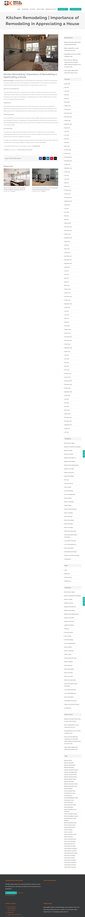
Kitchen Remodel (68, 516)
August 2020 (67, 307)
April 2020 (66, 322)
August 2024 (67, 171)
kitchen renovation (68, 832)
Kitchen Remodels (28, 149)
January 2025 (67, 153)
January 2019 (67, 377)
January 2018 (67, 413)
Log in (65, 570)
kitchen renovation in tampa (70, 834)
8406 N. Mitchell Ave (11, 908)
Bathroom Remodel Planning (70, 776)
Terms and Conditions (10, 895)
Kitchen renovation (68, 527)
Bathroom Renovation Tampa (70, 786)
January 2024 (67, 193)
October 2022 (67, 234)
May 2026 (66, 94)
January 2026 (67, 109)
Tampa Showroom (11, 906)
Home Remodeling (68, 490)
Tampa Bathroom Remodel (70, 551)
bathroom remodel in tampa (70, 774)
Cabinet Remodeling (69, 476)
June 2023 (66, 212)
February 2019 (67, 373)
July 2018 (66, 399)
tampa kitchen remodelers (70, 860)
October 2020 (67, 300)
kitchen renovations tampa (70, 839)
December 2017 (68, 417)
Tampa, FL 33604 (11, 910)
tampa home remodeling (69, 855)
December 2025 (68, 113)
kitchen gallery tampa (69, 800)
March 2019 (67, 369)
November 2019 (68, 340)
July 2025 (66, 131)
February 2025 (67, 149)
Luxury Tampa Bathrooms (70, 544)
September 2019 (68, 347)
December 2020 (68, 296)
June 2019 (66, 358)
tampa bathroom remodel (70, 846)
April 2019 (66, 366)
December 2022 (68, 226)
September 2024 (68, 168)
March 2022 (67, 248)
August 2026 (67, 83)
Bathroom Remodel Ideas (69, 765)
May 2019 (66, 362)
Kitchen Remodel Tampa (69, 827)
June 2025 (66, 135)
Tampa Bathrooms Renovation (70, 853)
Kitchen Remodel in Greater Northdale (70, 819)
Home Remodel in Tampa (69, 793)
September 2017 (68, 424)
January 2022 (67, 252)
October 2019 (67, 344)
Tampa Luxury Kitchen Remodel (71, 555)
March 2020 (67, 325)
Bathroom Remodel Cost (70, 457)
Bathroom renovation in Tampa (71, 783)
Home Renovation (68, 795)
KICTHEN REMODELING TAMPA (71, 797)
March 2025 (67, 146)
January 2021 (67, 292)
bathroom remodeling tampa (70, 772)
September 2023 (68, 201)
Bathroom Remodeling (69, 461)
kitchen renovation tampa (69, 841)
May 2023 (66, 215)
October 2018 (67, 388)
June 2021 (66, 274)
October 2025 (67, 120)
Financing (66, 479)
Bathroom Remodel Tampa (70, 779)
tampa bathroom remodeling (70, 848)
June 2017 (66, 432)
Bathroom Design (68, 450)
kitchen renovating (68, 829)
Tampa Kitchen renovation (70, 867)
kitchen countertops (69, 501)
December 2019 (68, 336)
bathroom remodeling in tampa (71, 769)
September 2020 (68, 303)
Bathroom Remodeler (69, 762)
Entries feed (67, 573)
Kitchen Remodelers (68, 802)
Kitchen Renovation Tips (69, 843)
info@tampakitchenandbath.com (14, 914)
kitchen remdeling (68, 512)
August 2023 (67, 204)
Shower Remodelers (69, 548)
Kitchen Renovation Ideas (70, 531)
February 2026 (67, 105)
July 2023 (66, 208)
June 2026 (66, 91)
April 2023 (66, 219)
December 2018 (68, 380)
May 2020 (66, 318)
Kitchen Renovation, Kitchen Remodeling (70, 536)
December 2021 (68, 256)
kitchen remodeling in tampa (70, 813)
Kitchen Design (67, 505)
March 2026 (67, 102)
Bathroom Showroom (69, 472)
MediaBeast (7, 149)
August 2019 (67, 351)
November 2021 (68, 259)
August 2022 (67, 241)
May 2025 (66, 138)
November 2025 (68, 116)
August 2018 (67, 395)
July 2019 (66, 355)
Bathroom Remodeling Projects (71, 465)
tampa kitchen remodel (69, 857)
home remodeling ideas (69, 494)
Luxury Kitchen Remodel (70, 540)
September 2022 (68, 237)
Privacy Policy (20, 892)
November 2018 (68, 384)
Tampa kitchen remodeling (70, 862)
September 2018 (68, 391)
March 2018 (67, 410)
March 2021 (67, 285)
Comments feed (68, 577)
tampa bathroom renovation (70, 850)
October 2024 (67, 164)
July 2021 (66, 270)
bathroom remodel (68, 454)
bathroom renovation (69, 468)
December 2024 (68, 157)
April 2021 (66, 281)
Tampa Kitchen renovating (70, 864)
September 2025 (68, 124)
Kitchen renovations (68, 836)
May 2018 (66, 402)
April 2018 (66, 406)
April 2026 (66, 98)
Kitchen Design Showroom (70, 509)
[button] (5, 180)
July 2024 (66, 175)
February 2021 (67, 289)
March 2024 (67, 186)
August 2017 (67, 428)
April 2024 (66, 182)
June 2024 (66, 179)
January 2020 (67, 333)
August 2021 (67, 267)
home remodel (67, 487)
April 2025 (66, 142)
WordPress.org (67, 581)
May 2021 (66, 278)
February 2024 (67, 190)
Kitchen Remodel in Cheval (70, 804)
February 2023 (67, 223)
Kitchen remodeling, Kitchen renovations (70, 810)
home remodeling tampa (69, 790)
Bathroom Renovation (69, 781)
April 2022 (66, 245)
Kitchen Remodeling (21, 149)
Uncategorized (67, 559)
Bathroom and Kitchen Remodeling (72, 446)
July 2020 (66, 311)
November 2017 (68, 421)
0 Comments (12, 191)
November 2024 (68, 160)
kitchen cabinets (68, 498)
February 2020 (67, 329)
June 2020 (66, 314)
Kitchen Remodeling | (9, 80)
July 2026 (66, 87)
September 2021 (68, 263)
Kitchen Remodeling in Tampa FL (71, 816)
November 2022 (68, 230)
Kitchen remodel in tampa (70, 825)
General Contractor (68, 483)
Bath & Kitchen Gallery (69, 443)
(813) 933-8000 (10, 912)
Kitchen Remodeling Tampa (70, 822)
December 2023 (68, 197)
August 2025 (67, 127)
